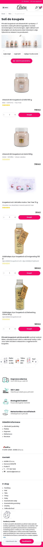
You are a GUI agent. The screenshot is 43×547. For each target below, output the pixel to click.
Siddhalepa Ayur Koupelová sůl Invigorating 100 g (21, 258)
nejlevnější (7, 54)
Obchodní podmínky (11, 426)
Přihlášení (26, 1)
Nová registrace (37, 1)
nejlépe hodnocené (31, 54)
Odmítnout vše (11, 541)
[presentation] (35, 361)
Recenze (7, 436)
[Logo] (22, 8)
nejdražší (17, 54)
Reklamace (8, 434)
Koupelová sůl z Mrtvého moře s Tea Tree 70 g (20, 202)
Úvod (3, 14)
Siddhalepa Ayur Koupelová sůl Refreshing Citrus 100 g (19, 313)
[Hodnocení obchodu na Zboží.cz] (6, 447)
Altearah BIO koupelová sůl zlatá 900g (17, 154)
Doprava (7, 431)
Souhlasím (26, 541)
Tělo (9, 14)
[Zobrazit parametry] (21, 61)
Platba (6, 429)
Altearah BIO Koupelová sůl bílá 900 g (17, 100)
